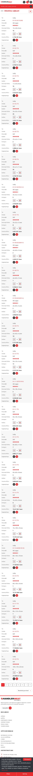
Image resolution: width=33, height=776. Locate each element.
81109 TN (16, 326)
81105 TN (16, 131)
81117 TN (16, 604)
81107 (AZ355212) (18, 187)
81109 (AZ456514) (18, 298)
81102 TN (16, 48)
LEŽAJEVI (3, 716)
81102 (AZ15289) (18, 20)
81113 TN (16, 465)
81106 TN (16, 159)
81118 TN (16, 631)
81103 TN (16, 76)
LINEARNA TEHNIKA (5, 722)
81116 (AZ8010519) (18, 548)
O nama (3, 739)
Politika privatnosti (6, 741)
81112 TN (16, 437)
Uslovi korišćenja (5, 737)
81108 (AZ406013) (18, 243)
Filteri (8, 774)
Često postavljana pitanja (8, 743)
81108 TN (16, 270)
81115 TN (16, 520)
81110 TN (16, 354)
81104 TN (16, 104)
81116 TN (16, 576)
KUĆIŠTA (3, 718)
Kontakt (3, 747)
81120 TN (16, 659)
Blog (2, 745)
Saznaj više (5, 708)
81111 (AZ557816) (18, 381)
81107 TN (16, 215)
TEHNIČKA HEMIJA (5, 726)
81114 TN (16, 492)
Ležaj (14, 18)
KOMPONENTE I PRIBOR (6, 720)
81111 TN (16, 409)
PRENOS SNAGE (4, 724)
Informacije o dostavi (6, 735)
